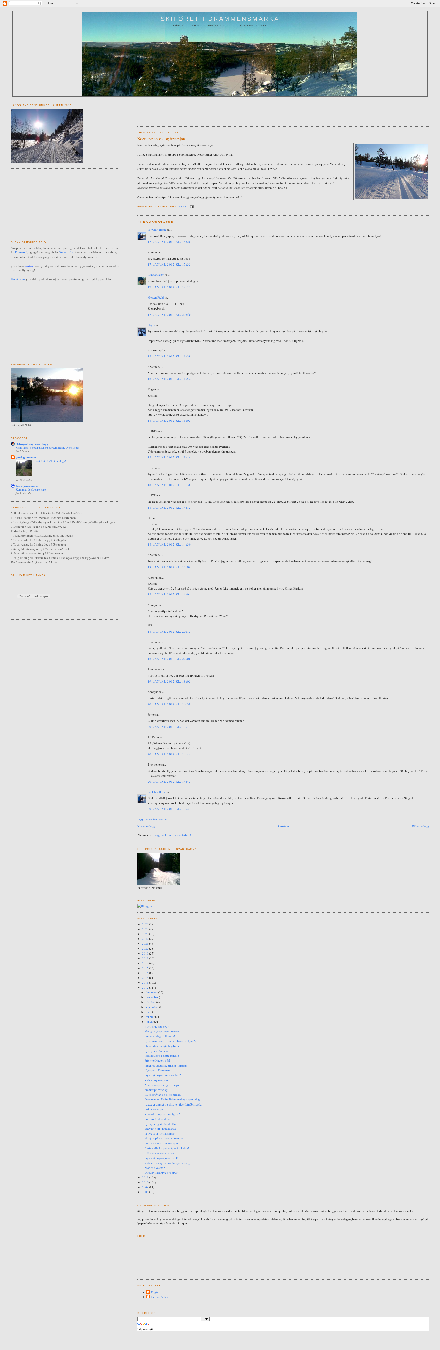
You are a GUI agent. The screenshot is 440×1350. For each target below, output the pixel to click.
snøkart (30, 266)
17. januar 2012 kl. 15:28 (169, 242)
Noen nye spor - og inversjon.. (162, 138)
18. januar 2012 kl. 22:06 (169, 659)
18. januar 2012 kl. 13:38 (169, 485)
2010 (145, 1182)
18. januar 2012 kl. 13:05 (169, 420)
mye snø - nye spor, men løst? (163, 1075)
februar (150, 1017)
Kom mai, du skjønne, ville (31, 489)
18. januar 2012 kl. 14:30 (169, 544)
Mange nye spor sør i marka (162, 1031)
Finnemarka (66, 252)
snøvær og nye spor (157, 1080)
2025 (145, 924)
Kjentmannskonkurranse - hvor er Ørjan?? (170, 1041)
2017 (145, 963)
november (152, 997)
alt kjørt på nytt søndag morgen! (164, 1138)
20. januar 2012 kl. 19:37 (169, 809)
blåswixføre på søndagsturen (162, 1046)
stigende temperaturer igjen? (162, 1114)
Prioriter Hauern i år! (157, 1060)
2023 (145, 934)
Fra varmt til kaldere (157, 1119)
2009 (145, 1187)
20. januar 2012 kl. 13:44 (169, 754)
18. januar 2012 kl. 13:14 (169, 457)
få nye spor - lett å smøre (160, 1133)
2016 (145, 968)
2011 (145, 1177)
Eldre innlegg (420, 826)
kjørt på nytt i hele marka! (161, 1129)
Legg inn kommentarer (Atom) (172, 835)
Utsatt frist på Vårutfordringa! (49, 461)
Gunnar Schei (156, 275)
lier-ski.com (18, 279)
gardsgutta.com (26, 457)
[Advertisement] (220, 110)
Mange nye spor (155, 1168)
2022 (145, 939)
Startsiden (283, 826)
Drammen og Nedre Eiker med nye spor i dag (172, 1099)
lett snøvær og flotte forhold (162, 1056)
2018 (145, 958)
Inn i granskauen (27, 485)
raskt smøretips (154, 1109)
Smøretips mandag (156, 1090)
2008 (145, 1192)
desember (152, 992)
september (152, 1007)
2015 (145, 973)
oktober (151, 1002)
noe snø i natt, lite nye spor (161, 1143)
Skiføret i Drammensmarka (220, 18)
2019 (145, 953)
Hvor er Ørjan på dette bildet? (163, 1094)
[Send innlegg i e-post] (190, 206)
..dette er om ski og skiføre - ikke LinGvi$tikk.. (173, 1104)
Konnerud (21, 252)
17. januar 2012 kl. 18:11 (169, 287)
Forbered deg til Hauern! (160, 1036)
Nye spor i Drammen (157, 1070)
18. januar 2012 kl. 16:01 (169, 594)
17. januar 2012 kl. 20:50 (169, 315)
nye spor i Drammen (157, 1051)
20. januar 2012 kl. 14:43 (169, 781)
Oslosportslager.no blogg (32, 444)
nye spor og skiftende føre (160, 1124)
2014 (145, 978)
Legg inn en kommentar (152, 819)
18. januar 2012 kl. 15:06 (169, 567)
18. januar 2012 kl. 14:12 (169, 507)
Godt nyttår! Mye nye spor (161, 1172)
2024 (145, 929)
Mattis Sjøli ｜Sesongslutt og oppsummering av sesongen (47, 447)
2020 (145, 949)
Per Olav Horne (157, 230)
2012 (145, 987)
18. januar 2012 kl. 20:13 (169, 631)
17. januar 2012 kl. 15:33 (169, 264)
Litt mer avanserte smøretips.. (163, 1153)
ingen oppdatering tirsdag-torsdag (166, 1065)
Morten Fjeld (156, 297)
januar (150, 1021)
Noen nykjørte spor (156, 1026)
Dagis (151, 325)
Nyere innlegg (146, 826)
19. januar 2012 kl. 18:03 (169, 681)
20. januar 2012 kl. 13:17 (169, 727)
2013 (145, 982)
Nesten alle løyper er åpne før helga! (167, 1148)
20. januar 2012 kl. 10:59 (169, 704)
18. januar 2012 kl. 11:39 (169, 356)
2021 (145, 943)
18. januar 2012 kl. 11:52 (169, 379)
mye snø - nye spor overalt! (161, 1158)
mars (149, 1012)
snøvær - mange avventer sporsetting (167, 1163)
